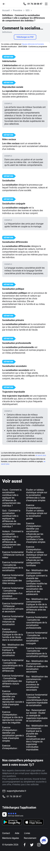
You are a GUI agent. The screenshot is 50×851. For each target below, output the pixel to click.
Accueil (6, 10)
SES (28, 10)
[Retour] (5, 3)
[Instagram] (39, 845)
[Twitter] (32, 845)
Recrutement (30, 838)
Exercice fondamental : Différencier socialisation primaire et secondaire (12, 607)
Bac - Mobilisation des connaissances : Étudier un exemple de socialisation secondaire (37, 666)
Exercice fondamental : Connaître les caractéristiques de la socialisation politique (37, 652)
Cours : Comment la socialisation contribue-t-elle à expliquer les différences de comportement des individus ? (12, 497)
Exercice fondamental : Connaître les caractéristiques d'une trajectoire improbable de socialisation (37, 700)
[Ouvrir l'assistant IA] (44, 840)
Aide (17, 833)
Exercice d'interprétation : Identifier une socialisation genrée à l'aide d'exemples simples (13, 734)
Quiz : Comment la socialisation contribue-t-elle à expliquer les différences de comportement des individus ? (11, 518)
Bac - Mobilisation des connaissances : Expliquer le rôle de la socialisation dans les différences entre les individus (37, 606)
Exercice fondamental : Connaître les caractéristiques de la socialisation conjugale (36, 638)
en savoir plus (41, 455)
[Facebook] (25, 845)
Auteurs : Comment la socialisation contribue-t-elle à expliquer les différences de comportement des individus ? (12, 539)
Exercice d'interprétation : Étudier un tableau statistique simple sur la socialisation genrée (36, 512)
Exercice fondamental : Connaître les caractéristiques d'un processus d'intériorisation (12, 593)
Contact (6, 833)
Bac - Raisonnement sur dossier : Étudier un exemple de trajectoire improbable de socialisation (37, 715)
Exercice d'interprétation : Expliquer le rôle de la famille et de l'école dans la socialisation (12, 634)
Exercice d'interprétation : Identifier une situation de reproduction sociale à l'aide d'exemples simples (13, 699)
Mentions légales (10, 838)
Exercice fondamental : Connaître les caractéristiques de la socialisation (12, 566)
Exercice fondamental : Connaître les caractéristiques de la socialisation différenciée (12, 665)
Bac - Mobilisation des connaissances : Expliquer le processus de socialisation (13, 650)
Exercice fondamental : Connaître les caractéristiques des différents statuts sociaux (12, 681)
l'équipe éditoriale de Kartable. (33, 44)
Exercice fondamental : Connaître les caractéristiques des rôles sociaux (12, 579)
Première (17, 10)
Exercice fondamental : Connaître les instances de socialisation (12, 620)
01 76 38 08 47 (35, 4)
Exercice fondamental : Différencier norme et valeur (13, 555)
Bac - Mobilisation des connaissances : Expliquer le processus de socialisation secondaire (37, 683)
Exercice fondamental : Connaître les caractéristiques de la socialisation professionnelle (36, 622)
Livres (27, 833)
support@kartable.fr (16, 791)
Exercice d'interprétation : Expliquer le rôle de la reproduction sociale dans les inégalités (12, 717)
